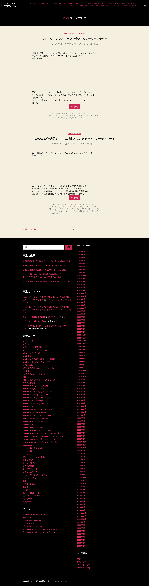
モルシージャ (85, 116)
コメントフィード (84, 565)
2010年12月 (82, 371)
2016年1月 (81, 264)
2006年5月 (81, 534)
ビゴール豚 (134, 3)
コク (63, 113)
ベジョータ (74, 209)
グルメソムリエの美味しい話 (11, 4)
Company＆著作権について (34, 514)
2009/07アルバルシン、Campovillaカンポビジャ (43, 436)
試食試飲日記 (28, 502)
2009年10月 (82, 412)
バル (97, 207)
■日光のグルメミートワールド (35, 374)
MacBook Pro (28, 445)
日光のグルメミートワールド (103, 5)
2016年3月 (81, 258)
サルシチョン (75, 205)
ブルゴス (68, 209)
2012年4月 (81, 323)
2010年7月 (81, 385)
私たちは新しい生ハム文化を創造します (39, 532)
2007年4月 (81, 501)
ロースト (58, 118)
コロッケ (68, 113)
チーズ (88, 113)
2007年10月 (82, 483)
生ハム (77, 118)
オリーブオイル (56, 113)
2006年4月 (81, 537)
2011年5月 (81, 356)
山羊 (69, 118)
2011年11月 (81, 338)
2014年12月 (82, 275)
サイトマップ (28, 523)
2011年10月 (82, 341)
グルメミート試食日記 (51, 3)
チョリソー (95, 205)
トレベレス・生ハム (80, 3)
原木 (93, 211)
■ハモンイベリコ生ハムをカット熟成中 (39, 359)
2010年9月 (81, 379)
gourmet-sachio (54, 317)
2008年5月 (81, 463)
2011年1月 (81, 368)
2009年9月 (81, 415)
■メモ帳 (26, 371)
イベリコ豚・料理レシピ (33, 448)
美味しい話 (27, 499)
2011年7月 (81, 350)
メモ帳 (92, 5)
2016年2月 (81, 261)
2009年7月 (81, 421)
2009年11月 (82, 409)
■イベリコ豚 (28, 341)
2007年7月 (81, 492)
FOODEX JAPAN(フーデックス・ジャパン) (40, 442)
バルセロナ (55, 209)
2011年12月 (82, 335)
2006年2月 (81, 543)
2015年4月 (81, 267)
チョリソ (88, 205)
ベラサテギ (82, 209)
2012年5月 (81, 320)
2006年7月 (81, 528)
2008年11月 (82, 445)
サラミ (68, 205)
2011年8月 (81, 347)
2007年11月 (82, 481)
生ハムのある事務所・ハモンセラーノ (127, 5)
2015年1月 (81, 272)
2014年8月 (81, 278)
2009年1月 (81, 439)
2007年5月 (81, 498)
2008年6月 (81, 460)
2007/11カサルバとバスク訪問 (35, 418)
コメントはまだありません (89, 44)
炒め (72, 118)
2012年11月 (82, 308)
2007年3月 (81, 504)
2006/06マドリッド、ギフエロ (35, 395)
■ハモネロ (27, 356)
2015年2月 (81, 269)
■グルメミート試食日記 (32, 347)
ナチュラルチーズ (30, 472)
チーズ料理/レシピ (30, 469)
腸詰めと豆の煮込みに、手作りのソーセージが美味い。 (45, 270)
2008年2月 (81, 472)
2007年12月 (82, 477)
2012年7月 (81, 314)
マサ (71, 116)
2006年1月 (81, 546)
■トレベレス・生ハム (32, 353)
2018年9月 (81, 252)
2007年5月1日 (72, 144)
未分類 (25, 490)
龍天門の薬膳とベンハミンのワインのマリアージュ (44, 265)
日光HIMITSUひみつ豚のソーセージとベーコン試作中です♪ (47, 261)
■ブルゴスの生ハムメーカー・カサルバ (39, 368)
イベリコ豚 (32, 3)
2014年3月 (81, 287)
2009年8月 (81, 418)
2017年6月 (81, 255)
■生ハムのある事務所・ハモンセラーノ (39, 380)
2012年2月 (81, 329)
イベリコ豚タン (29, 451)
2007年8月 (81, 489)
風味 (81, 118)
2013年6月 (81, 299)
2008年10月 (82, 448)
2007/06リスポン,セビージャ (35, 412)
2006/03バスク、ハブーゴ (33, 389)
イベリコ (63, 205)
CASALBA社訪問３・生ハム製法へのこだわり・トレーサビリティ (74, 138)
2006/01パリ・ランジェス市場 (35, 386)
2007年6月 (81, 495)
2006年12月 (82, 513)
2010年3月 (81, 397)
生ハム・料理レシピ (31, 493)
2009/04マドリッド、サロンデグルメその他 (41, 433)
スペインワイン (29, 463)
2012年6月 (81, 317)
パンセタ (62, 209)
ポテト (67, 116)
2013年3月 (81, 302)
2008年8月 (81, 454)
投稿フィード (82, 562)
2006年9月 (81, 522)
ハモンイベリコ (77, 207)
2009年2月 (81, 436)
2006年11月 (82, 516)
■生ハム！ (27, 377)
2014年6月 (81, 284)
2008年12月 (82, 442)
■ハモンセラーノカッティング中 (36, 362)
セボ (79, 113)
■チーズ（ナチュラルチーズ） (35, 350)
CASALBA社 (56, 205)
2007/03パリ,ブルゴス (74, 133)
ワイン (63, 118)
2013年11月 (82, 293)
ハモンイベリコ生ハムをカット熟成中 (103, 3)
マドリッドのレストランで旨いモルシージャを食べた (74, 38)
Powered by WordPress (59, 581)
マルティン (89, 209)
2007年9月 (81, 486)
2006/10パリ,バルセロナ (33, 401)
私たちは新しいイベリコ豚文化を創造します (41, 529)
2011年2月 (81, 365)
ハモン (96, 113)
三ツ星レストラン (85, 211)
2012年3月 (81, 326)
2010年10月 (82, 376)
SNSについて (28, 517)
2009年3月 (81, 433)
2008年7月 (81, 457)
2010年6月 (81, 388)
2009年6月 (81, 424)
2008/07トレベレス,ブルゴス (35, 427)
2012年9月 (81, 311)
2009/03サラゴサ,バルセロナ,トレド (38, 430)
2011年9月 (81, 344)
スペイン (74, 113)
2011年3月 (81, 362)
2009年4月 (81, 430)
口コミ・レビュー (30, 484)
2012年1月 (81, 332)
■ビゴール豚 (28, 365)
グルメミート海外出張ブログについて (38, 520)
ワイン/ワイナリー (30, 478)
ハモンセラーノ (56, 116)
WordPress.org (83, 568)
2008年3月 (81, 469)
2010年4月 (81, 394)
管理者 (60, 44)
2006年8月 (81, 525)
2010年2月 (81, 400)
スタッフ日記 (28, 460)
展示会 (25, 487)
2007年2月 (81, 507)
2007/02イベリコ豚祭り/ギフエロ (36, 404)
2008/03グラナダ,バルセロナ (35, 421)
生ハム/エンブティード (32, 496)
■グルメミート (29, 344)
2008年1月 (81, 475)
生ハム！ (114, 5)
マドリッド (76, 116)
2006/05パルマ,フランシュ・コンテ (37, 392)
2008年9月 (81, 451)
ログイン (81, 559)
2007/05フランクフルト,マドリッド (74, 33)
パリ (63, 116)
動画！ (25, 481)
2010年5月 (81, 391)
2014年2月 (81, 290)
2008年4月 (81, 466)
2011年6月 (81, 353)
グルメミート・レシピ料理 (34, 457)
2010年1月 (81, 403)
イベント (26, 454)
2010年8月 (81, 382)
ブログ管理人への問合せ (33, 526)
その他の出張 (28, 466)
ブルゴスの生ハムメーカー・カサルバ (79, 5)
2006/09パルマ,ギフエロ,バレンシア (38, 398)
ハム (91, 113)
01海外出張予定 (29, 383)
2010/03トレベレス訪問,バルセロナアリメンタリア (44, 439)
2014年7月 (81, 281)
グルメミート (41, 3)
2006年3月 (81, 540)
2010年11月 (82, 374)
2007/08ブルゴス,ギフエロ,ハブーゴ (38, 415)
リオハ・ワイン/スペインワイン (36, 475)
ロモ (78, 211)
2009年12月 (82, 406)
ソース (83, 113)
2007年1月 (81, 510)
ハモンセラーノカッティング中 (121, 3)
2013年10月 (82, 296)
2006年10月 (82, 519)
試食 (60, 213)
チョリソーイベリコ (58, 207)
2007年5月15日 (71, 44)
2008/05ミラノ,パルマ (32, 424)
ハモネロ (89, 3)
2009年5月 (81, 427)
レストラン (93, 116)
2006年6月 (81, 531)
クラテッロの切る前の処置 (34, 317)
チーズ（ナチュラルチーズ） (66, 3)
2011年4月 (81, 359)
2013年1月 (81, 305)
